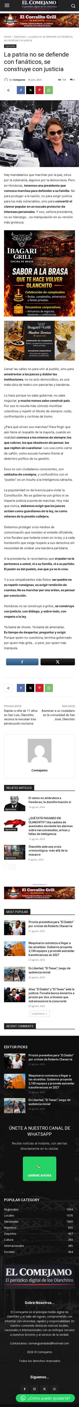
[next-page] (13, 867)
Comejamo (19, 79)
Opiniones (20, 36)
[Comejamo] (6, 80)
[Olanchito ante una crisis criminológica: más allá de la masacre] (14, 852)
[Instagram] (34, 1389)
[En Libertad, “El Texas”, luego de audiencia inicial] (14, 973)
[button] (45, 1398)
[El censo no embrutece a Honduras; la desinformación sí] (14, 803)
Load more (38, 1013)
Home (7, 36)
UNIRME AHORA (39, 1175)
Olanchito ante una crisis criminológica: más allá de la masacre (48, 850)
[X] (30, 90)
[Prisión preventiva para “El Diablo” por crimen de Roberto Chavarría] (14, 927)
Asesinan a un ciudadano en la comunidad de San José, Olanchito (58, 715)
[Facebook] (21, 90)
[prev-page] (6, 867)
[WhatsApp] (49, 90)
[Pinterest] (39, 90)
